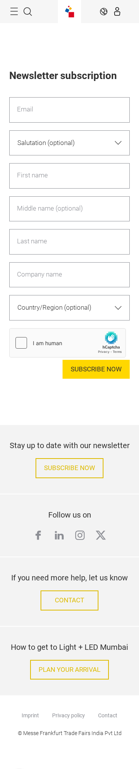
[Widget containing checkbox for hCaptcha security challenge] (67, 343)
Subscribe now (96, 369)
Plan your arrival (69, 669)
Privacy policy (68, 715)
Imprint (30, 715)
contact (69, 600)
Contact (107, 715)
